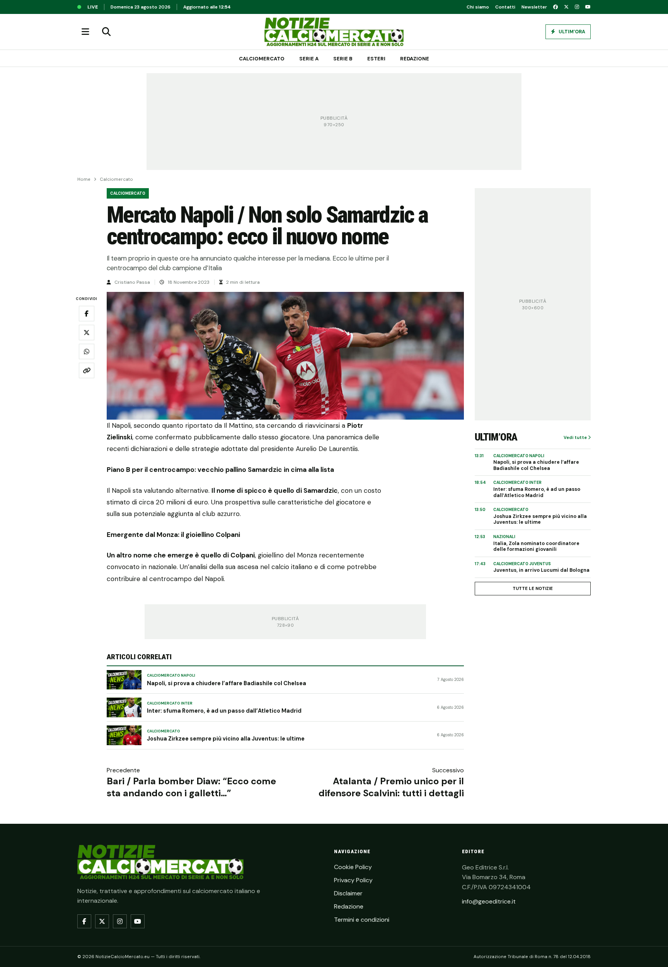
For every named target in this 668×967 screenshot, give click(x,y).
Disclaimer (348, 893)
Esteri (376, 58)
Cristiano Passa (132, 282)
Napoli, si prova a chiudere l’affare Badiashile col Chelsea (226, 683)
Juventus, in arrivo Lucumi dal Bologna (541, 570)
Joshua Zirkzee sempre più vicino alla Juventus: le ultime (226, 738)
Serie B (343, 58)
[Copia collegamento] (86, 370)
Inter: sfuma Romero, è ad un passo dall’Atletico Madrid (224, 710)
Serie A (309, 58)
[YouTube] (588, 6)
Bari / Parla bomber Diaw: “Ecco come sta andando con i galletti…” (191, 787)
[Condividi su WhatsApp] (86, 351)
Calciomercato (262, 58)
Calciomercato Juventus (522, 563)
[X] (566, 6)
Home (83, 179)
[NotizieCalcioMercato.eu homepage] (334, 31)
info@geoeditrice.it (489, 901)
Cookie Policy (353, 867)
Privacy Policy (353, 880)
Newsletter (534, 7)
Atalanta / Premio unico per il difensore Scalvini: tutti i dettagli (391, 787)
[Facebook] (555, 6)
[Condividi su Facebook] (86, 313)
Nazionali (504, 536)
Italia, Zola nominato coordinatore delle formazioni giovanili (536, 547)
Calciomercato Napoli (171, 675)
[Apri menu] (85, 32)
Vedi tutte (576, 437)
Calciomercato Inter (170, 703)
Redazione (414, 58)
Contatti (505, 7)
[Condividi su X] (86, 332)
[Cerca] (106, 32)
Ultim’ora (571, 32)
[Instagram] (577, 6)
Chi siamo (478, 7)
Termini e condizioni (361, 920)
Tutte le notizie (533, 588)
